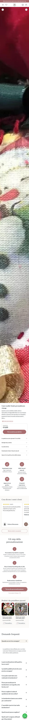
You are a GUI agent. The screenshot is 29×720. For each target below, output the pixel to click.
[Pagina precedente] (3, 10)
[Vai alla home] (14, 4)
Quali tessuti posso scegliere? (11, 712)
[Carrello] (26, 5)
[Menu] (3, 5)
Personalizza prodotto (14, 432)
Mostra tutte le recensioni (14, 531)
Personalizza (8, 623)
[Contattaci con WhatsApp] (25, 715)
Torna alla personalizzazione (14, 589)
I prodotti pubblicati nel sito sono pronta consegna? (12, 670)
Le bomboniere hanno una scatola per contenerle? (12, 699)
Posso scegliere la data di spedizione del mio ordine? (10, 693)
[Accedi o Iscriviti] (22, 5)
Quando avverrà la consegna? (10, 641)
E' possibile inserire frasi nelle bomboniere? (11, 706)
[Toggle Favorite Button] (26, 9)
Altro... (3, 418)
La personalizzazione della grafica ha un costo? (12, 663)
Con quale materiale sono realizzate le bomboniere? (9, 677)
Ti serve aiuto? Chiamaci (13, 593)
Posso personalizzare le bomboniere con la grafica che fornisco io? (11, 685)
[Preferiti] (6, 5)
